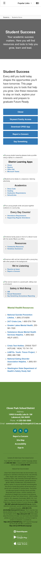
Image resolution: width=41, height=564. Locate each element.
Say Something (20, 141)
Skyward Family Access (20, 119)
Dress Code (11, 189)
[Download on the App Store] (20, 543)
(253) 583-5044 (11, 463)
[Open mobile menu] (4, 3)
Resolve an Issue (13, 269)
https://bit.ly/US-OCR (23, 514)
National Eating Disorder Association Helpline (18, 360)
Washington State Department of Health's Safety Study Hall (22, 369)
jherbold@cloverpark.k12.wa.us (14, 510)
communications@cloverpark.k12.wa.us (23, 423)
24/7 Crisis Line (14, 321)
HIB (8, 292)
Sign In (21, 448)
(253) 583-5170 (26, 508)
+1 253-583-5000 (24, 420)
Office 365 (11, 169)
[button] (25, 3)
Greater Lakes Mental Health (20, 325)
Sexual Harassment (14, 294)
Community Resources (15, 246)
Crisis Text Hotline (15, 345)
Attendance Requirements (16, 215)
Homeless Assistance (15, 249)
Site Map (20, 440)
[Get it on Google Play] (20, 537)
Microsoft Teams (13, 171)
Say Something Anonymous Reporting (21, 296)
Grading (10, 191)
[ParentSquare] (20, 531)
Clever (20, 111)
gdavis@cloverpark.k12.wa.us (21, 504)
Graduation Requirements (16, 193)
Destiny (10, 167)
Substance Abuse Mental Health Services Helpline (21, 333)
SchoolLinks (11, 195)
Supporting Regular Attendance (18, 218)
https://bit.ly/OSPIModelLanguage (20, 526)
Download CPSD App (20, 126)
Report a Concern (20, 134)
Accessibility (20, 444)
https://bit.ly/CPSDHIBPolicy (13, 522)
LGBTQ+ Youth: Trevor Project (21, 352)
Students (6, 17)
